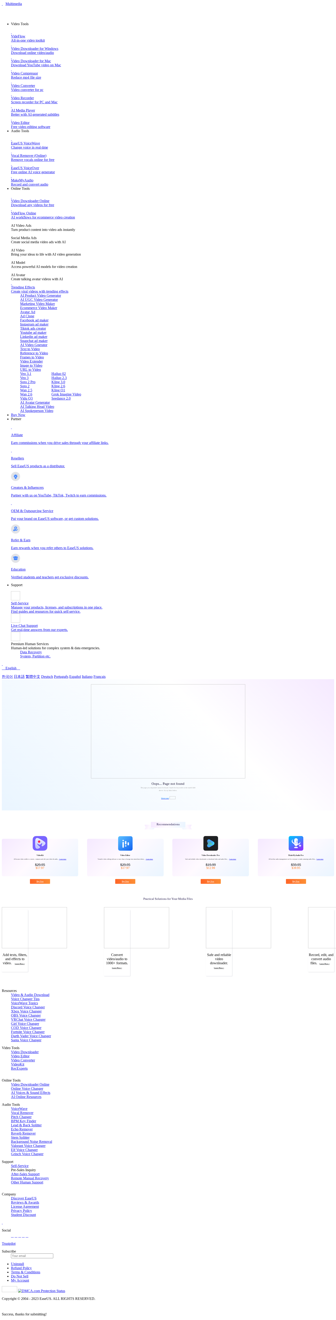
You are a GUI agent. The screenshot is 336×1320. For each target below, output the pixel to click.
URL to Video (30, 369)
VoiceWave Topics (24, 1003)
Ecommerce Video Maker (38, 308)
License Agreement (25, 1206)
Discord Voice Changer (28, 1007)
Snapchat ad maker (34, 341)
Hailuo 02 (58, 374)
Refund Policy (21, 1268)
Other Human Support (27, 1182)
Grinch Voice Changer (27, 1154)
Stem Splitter (20, 1137)
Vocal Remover (22, 1113)
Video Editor (20, 1056)
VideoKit (17, 1064)
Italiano (87, 677)
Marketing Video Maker (37, 304)
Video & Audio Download (30, 995)
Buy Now (18, 415)
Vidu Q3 (26, 398)
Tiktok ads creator (33, 328)
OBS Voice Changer (26, 1015)
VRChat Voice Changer (28, 1019)
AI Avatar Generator (35, 402)
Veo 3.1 (25, 374)
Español (75, 677)
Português (61, 677)
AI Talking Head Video (37, 407)
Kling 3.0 (58, 382)
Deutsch (47, 677)
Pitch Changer (21, 1117)
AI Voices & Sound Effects (30, 1093)
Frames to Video (32, 357)
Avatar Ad (27, 312)
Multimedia (13, 4)
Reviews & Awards (25, 1202)
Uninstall (17, 1264)
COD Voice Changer (26, 1028)
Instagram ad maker (34, 324)
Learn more (62, 859)
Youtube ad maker (33, 332)
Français (99, 677)
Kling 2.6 (58, 386)
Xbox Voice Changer (26, 1011)
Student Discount (23, 1215)
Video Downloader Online (30, 1084)
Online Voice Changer (27, 1088)
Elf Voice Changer (24, 1150)
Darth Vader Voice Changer (31, 1036)
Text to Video (30, 349)
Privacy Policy (21, 1211)
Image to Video (31, 365)
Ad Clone (27, 316)
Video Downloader (25, 1052)
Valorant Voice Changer (28, 1146)
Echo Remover (22, 1129)
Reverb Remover (23, 1133)
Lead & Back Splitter (26, 1125)
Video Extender (31, 361)
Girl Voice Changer (25, 1024)
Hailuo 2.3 (59, 378)
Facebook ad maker (34, 320)
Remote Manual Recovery (30, 1178)
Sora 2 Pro (27, 382)
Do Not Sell (19, 1276)
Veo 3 (24, 378)
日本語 (19, 677)
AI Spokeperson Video (36, 411)
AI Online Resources (26, 1097)
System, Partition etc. (35, 656)
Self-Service (20, 1166)
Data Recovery (31, 652)
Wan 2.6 (26, 394)
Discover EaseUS (24, 1198)
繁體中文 (33, 677)
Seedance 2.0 (61, 398)
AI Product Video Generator (40, 295)
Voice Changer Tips (25, 999)
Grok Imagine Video (66, 394)
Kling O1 (58, 390)
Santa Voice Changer (26, 1040)
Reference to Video (34, 353)
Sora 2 (24, 386)
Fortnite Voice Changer (28, 1032)
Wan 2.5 (26, 390)
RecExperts (19, 1068)
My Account (20, 1280)
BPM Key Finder (23, 1121)
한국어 (7, 677)
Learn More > (20, 964)
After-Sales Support (25, 1174)
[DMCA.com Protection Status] (41, 1291)
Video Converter (23, 1060)
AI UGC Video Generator (39, 300)
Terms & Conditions (25, 1272)
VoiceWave (19, 1109)
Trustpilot (9, 1243)
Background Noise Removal (31, 1142)
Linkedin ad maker (33, 337)
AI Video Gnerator (33, 345)
